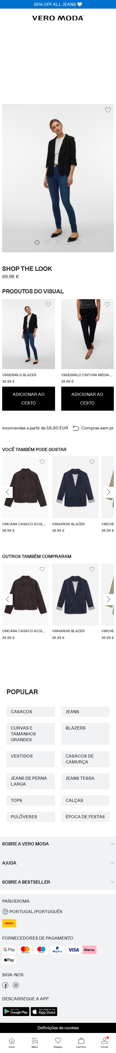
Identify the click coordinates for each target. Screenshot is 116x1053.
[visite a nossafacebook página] (5, 986)
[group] (25, 499)
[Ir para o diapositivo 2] (47, 242)
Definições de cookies (58, 1027)
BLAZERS (76, 728)
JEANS (72, 711)
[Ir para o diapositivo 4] (68, 242)
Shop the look (27, 268)
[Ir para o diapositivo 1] (37, 242)
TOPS (16, 800)
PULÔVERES (24, 816)
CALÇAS (74, 800)
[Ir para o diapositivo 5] (79, 242)
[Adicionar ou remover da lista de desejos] (108, 110)
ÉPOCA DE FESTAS (85, 816)
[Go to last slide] (7, 492)
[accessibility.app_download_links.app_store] (44, 1015)
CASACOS (21, 711)
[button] (28, 334)
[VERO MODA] (58, 18)
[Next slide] (108, 492)
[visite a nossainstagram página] (16, 986)
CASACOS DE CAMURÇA (80, 759)
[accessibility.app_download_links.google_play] (16, 1015)
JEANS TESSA (80, 778)
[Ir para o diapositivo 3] (58, 242)
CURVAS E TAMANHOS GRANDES (23, 734)
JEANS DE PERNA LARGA (29, 781)
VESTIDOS (22, 756)
